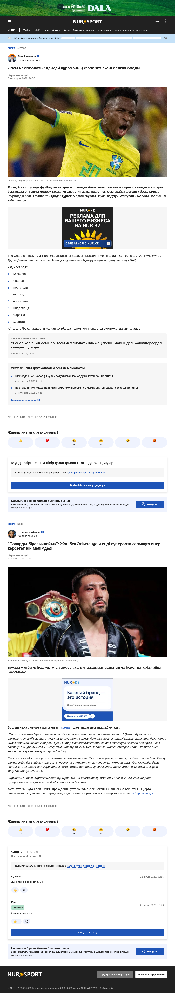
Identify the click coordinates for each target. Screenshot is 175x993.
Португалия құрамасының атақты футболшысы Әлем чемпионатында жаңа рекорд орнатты (76, 387)
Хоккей (56, 30)
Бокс (46, 30)
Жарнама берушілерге (151, 974)
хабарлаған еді (142, 793)
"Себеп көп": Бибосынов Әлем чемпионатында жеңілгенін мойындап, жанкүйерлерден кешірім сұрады (87, 345)
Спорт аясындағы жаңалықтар (131, 30)
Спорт (12, 30)
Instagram (152, 504)
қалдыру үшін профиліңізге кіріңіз (86, 472)
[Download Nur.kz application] (87, 8)
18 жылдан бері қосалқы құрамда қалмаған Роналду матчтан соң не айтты (64, 376)
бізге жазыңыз (48, 416)
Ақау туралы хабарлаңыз (115, 974)
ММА (37, 30)
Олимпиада (104, 30)
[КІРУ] (165, 21)
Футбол (27, 30)
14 (20, 833)
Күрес (66, 30)
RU (157, 21)
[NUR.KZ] (87, 21)
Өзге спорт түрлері (83, 30)
